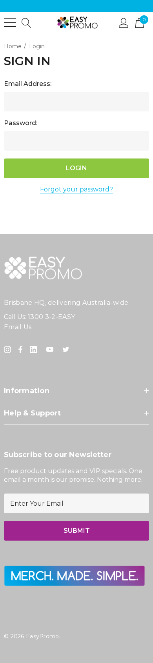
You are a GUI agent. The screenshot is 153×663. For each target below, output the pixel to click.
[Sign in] (124, 22)
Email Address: (27, 83)
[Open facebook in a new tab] (20, 349)
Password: (20, 123)
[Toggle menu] (10, 23)
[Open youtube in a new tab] (51, 349)
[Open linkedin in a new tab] (34, 349)
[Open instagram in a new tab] (8, 349)
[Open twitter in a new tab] (67, 349)
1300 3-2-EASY (51, 317)
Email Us (18, 327)
